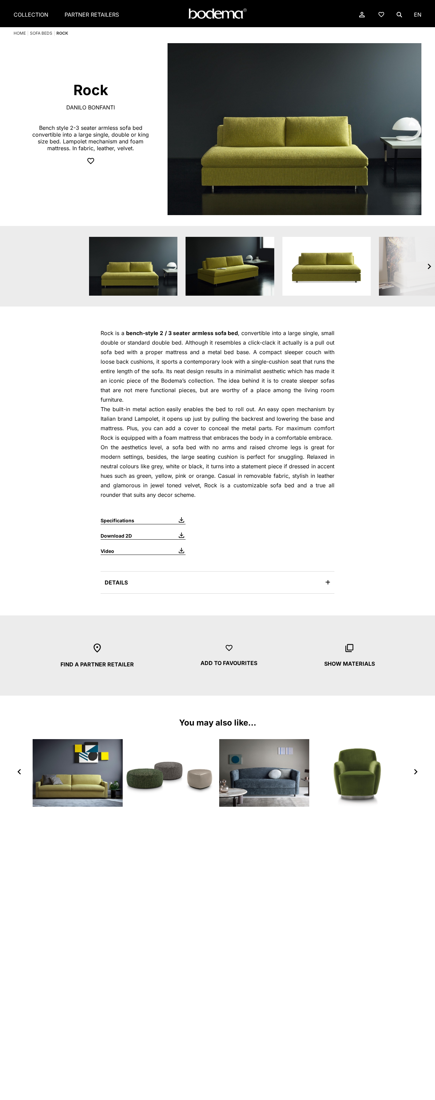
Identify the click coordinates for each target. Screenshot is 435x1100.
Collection (31, 14)
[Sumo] (171, 772)
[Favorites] (381, 14)
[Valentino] (264, 772)
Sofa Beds (41, 33)
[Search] (399, 15)
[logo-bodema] (217, 13)
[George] (78, 772)
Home (20, 33)
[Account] (362, 15)
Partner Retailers (92, 14)
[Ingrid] (358, 772)
